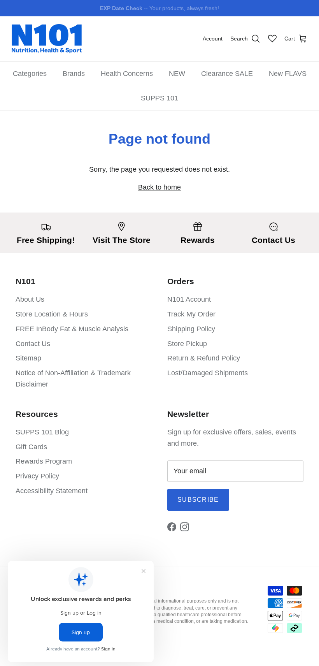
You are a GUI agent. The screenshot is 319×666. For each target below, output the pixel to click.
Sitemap (28, 358)
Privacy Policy (37, 476)
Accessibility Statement (52, 491)
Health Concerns (127, 73)
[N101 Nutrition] (47, 38)
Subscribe (198, 499)
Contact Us (33, 344)
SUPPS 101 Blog (42, 432)
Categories (30, 73)
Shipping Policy (191, 329)
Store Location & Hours (52, 314)
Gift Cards (31, 447)
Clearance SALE (227, 73)
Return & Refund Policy (203, 358)
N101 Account (189, 299)
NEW (177, 73)
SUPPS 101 (159, 98)
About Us (30, 299)
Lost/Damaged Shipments (207, 373)
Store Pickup (187, 344)
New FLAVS (288, 73)
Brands (74, 73)
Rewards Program (44, 461)
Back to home (159, 187)
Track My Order (191, 314)
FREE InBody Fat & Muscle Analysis (72, 329)
